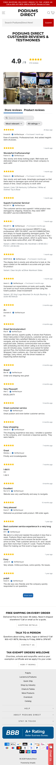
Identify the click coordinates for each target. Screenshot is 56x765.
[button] (12, 80)
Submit (48, 22)
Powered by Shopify (28, 763)
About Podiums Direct (27, 715)
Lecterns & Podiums (28, 677)
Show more (28, 595)
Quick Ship (28, 681)
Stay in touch (27, 721)
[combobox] (22, 23)
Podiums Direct (28, 12)
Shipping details (28, 625)
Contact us (28, 645)
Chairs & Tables (28, 689)
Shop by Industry (28, 685)
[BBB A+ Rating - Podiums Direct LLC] (28, 733)
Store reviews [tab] (13, 110)
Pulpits (28, 673)
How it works (28, 665)
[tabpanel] (28, 357)
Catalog (28, 701)
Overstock (28, 697)
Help (27, 708)
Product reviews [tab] (34, 110)
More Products (28, 693)
